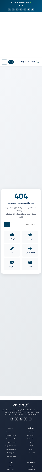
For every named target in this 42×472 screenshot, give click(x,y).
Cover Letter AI (10, 439)
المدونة (31, 442)
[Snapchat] (24, 9)
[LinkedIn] (13, 9)
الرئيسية (31, 432)
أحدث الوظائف (31, 435)
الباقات (31, 449)
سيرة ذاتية (31, 466)
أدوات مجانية (31, 453)
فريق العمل (10, 469)
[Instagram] (17, 9)
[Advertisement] (21, 35)
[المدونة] (22, 5)
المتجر (31, 446)
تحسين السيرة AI (10, 432)
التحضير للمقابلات (10, 442)
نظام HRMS (10, 453)
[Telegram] (9, 9)
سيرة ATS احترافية (11, 435)
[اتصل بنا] (19, 5)
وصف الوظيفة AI (11, 449)
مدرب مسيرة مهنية (10, 446)
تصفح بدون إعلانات (10, 456)
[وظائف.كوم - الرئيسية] (30, 62)
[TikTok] (21, 9)
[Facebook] (32, 9)
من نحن (11, 466)
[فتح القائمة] (4, 62)
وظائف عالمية (31, 439)
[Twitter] (28, 9)
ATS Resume (31, 469)
